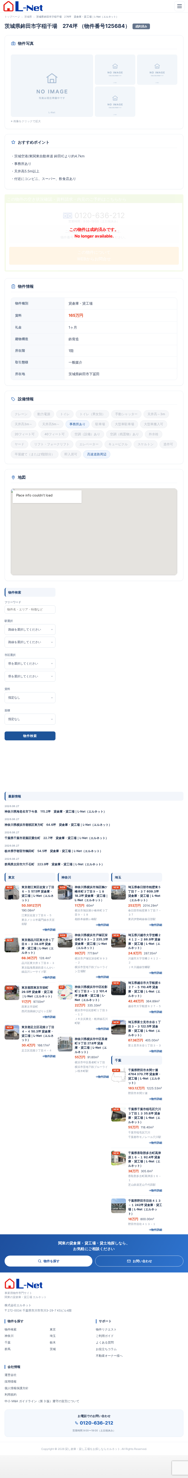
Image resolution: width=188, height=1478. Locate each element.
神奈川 (9, 1336)
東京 (53, 1329)
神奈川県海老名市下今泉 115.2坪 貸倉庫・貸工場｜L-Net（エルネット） (55, 811)
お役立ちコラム (106, 1349)
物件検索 (11, 1329)
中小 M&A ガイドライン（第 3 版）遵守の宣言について (42, 1401)
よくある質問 (105, 1342)
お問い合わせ (142, 1261)
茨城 (53, 1349)
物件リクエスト (106, 1329)
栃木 (53, 1342)
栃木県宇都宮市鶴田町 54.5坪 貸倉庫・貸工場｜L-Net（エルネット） (54, 851)
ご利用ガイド (105, 1336)
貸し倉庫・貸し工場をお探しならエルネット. (93, 1449)
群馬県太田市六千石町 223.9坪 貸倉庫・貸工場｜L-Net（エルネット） (54, 864)
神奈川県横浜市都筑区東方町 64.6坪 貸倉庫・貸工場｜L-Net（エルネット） (58, 824)
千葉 (8, 1342)
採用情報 (11, 1381)
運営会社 (11, 1375)
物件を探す (52, 1261)
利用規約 (11, 1394)
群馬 (8, 1349)
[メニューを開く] (179, 6)
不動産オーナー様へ (109, 1355)
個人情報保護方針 (16, 1388)
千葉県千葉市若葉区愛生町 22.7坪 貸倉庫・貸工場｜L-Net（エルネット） (56, 838)
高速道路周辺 (96, 454)
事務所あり (77, 424)
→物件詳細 (48, 929)
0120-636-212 (96, 1423)
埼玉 (53, 1336)
